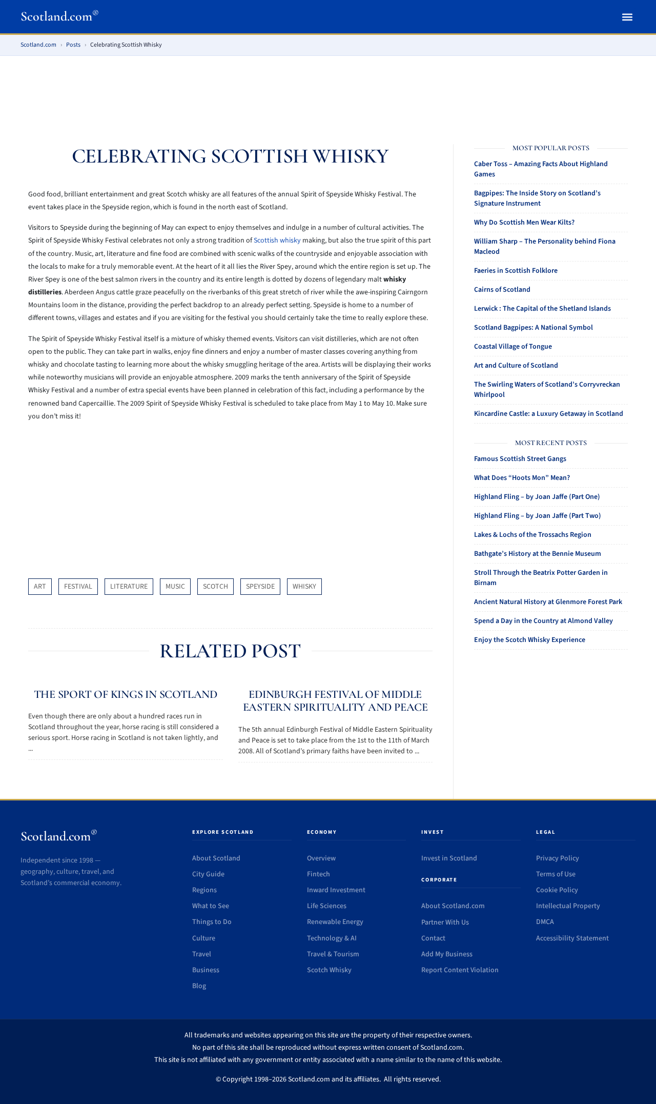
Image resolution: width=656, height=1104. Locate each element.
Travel (201, 954)
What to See (210, 906)
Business (205, 970)
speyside (260, 586)
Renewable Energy (335, 922)
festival (78, 586)
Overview (321, 858)
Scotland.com (59, 16)
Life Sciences (326, 906)
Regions (204, 890)
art (40, 586)
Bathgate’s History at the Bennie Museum (537, 554)
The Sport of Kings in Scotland (125, 694)
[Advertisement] (328, 93)
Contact (433, 938)
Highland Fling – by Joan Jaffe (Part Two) (537, 516)
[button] (627, 16)
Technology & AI (332, 938)
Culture (203, 938)
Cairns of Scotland (502, 290)
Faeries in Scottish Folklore (516, 271)
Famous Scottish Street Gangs (520, 459)
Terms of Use (556, 874)
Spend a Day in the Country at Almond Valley (543, 621)
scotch (215, 586)
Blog (199, 986)
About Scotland (216, 858)
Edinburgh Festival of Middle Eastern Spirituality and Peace (335, 701)
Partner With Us (445, 922)
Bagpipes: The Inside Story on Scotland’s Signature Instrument (537, 198)
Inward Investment (336, 890)
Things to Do (212, 922)
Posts (73, 45)
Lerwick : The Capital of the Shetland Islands (542, 309)
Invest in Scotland (449, 858)
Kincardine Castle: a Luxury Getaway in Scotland (548, 414)
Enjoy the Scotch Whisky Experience (529, 640)
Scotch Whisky (329, 970)
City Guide (208, 874)
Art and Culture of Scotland (516, 365)
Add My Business (447, 954)
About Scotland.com (453, 906)
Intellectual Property (568, 906)
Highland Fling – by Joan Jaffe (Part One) (537, 497)
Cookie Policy (557, 890)
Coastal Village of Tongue (513, 347)
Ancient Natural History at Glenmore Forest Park (548, 602)
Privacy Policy (557, 858)
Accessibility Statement (572, 938)
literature (129, 586)
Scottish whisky (277, 240)
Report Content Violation (460, 970)
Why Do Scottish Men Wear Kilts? (524, 222)
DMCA (545, 922)
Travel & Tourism (333, 954)
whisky (304, 586)
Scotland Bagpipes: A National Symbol (533, 328)
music (175, 586)
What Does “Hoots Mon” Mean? (522, 478)
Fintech (318, 874)
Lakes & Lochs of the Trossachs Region (532, 535)
